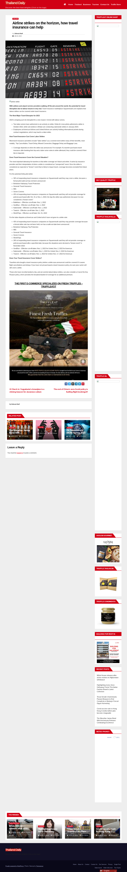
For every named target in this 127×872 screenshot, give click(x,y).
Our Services (103, 864)
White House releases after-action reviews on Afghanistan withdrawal (107, 678)
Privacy (110, 864)
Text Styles (117, 868)
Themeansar (39, 866)
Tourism (95, 4)
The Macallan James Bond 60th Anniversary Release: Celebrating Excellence (106, 720)
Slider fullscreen (108, 868)
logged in (20, 453)
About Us (80, 864)
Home (70, 4)
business (99, 826)
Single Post (117, 864)
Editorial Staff (19, 33)
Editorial (25, 436)
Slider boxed (98, 868)
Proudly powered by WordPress (14, 866)
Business (87, 4)
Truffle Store (116, 4)
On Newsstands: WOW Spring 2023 (75, 431)
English (106, 871)
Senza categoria (14, 823)
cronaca (70, 826)
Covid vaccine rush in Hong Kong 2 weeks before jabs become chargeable (107, 711)
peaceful (41, 826)
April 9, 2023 (15, 832)
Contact (87, 864)
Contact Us (104, 4)
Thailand (78, 4)
